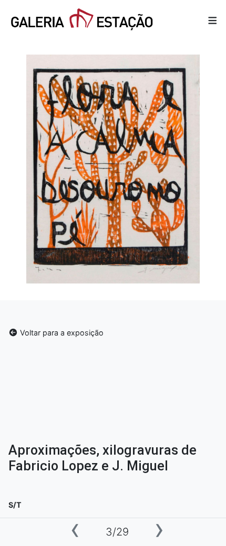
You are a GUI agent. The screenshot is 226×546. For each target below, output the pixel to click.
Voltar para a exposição (61, 332)
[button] (213, 20)
